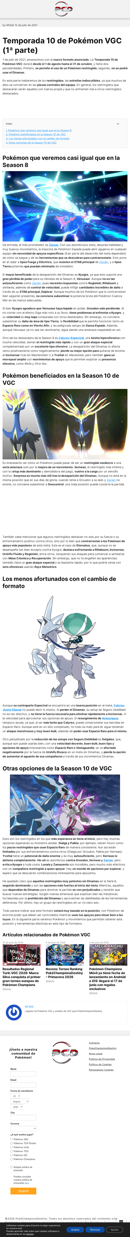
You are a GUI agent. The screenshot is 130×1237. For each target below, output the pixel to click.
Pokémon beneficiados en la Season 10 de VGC (36, 134)
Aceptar (75, 1229)
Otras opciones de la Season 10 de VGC (31, 142)
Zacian (53, 245)
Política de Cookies (100, 1064)
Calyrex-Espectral (71, 338)
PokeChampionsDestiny (103, 1048)
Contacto (94, 1042)
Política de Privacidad (102, 1059)
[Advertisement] (60, 106)
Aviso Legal (95, 1053)
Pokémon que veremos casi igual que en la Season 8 (39, 130)
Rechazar (95, 1229)
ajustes (30, 1234)
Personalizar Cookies (101, 1069)
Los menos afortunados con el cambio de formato (37, 138)
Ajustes (114, 1229)
